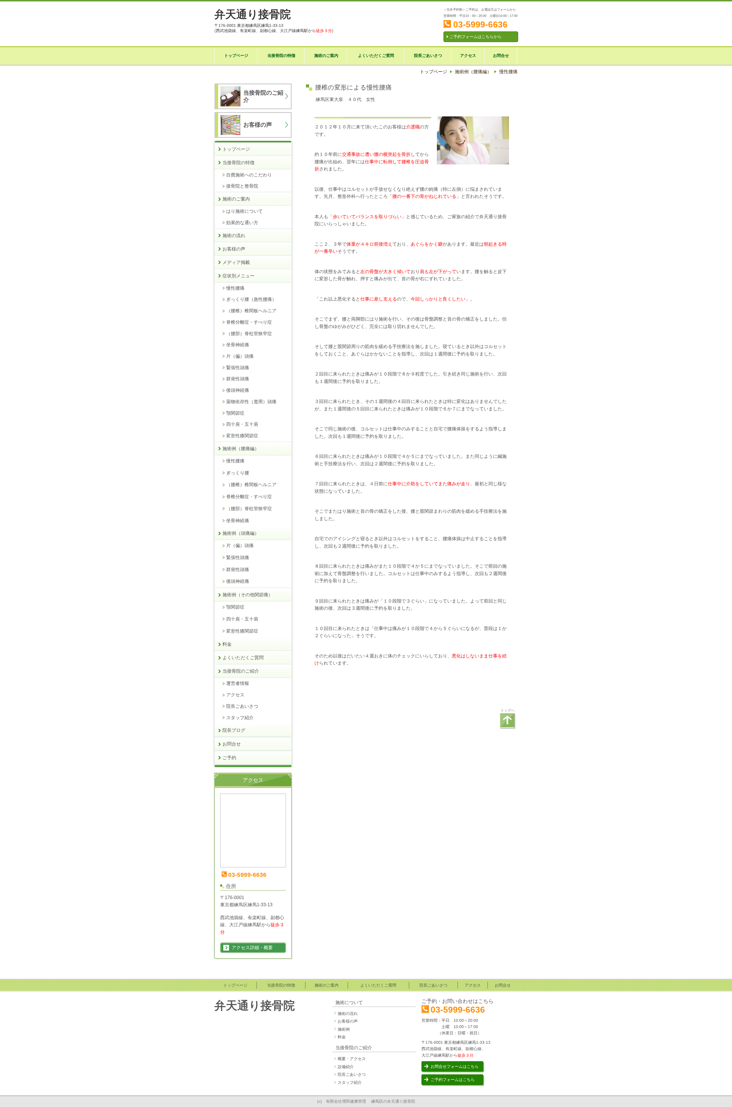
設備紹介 (346, 1066)
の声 (354, 1021)
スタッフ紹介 (350, 1082)
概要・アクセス (352, 1058)
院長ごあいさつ (352, 1074)
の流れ (352, 1013)
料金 (342, 1037)
